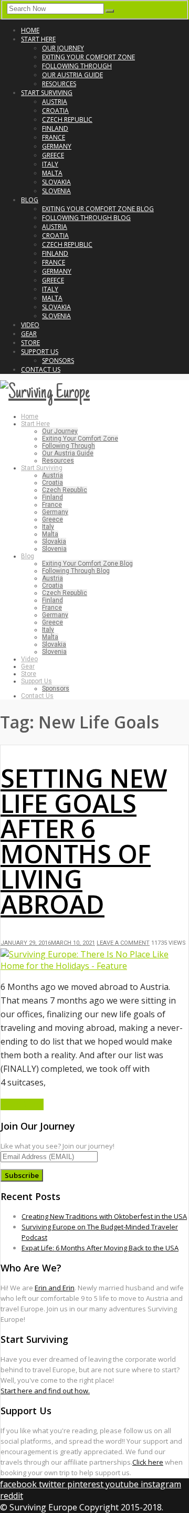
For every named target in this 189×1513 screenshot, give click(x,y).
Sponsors (58, 360)
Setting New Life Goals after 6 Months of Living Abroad (84, 841)
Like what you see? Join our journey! (57, 1146)
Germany (56, 146)
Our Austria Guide (72, 74)
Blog (29, 199)
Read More (22, 1104)
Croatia (55, 110)
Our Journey (63, 48)
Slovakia (56, 182)
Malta (52, 173)
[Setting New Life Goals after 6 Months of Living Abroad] (94, 966)
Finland (55, 128)
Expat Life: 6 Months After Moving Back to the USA (100, 1248)
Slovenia (56, 190)
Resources (59, 83)
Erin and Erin (55, 1287)
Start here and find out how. (45, 1390)
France (53, 137)
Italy (50, 164)
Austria (54, 101)
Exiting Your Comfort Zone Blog (98, 208)
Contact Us (40, 369)
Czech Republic (67, 119)
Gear (29, 333)
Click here (147, 1462)
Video (30, 324)
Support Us (39, 351)
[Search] (110, 11)
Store (30, 342)
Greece (53, 155)
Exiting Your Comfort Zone (88, 57)
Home (30, 30)
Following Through (77, 65)
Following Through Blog (86, 217)
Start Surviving (46, 92)
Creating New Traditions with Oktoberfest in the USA (104, 1216)
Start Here (38, 39)
